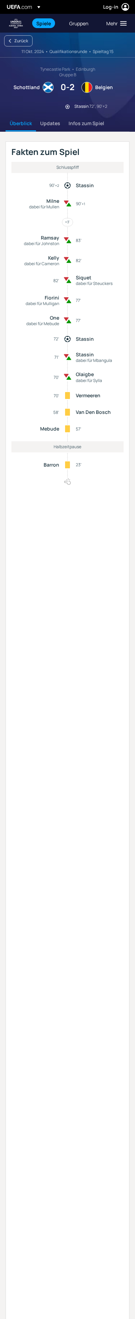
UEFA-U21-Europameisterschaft (16, 23)
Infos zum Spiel (86, 123)
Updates (50, 123)
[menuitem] (47, 23)
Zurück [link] (21, 41)
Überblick (21, 123)
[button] (115, 23)
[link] (43, 23)
